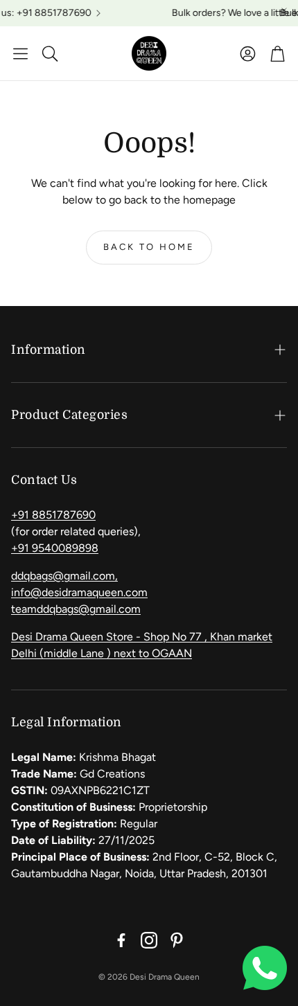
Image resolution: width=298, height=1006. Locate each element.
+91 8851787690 (53, 514)
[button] (20, 53)
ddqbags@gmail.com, (64, 575)
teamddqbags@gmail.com (76, 609)
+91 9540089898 (54, 548)
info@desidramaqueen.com (79, 592)
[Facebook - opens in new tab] (121, 940)
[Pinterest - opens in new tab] (176, 940)
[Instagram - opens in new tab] (149, 940)
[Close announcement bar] (284, 10)
